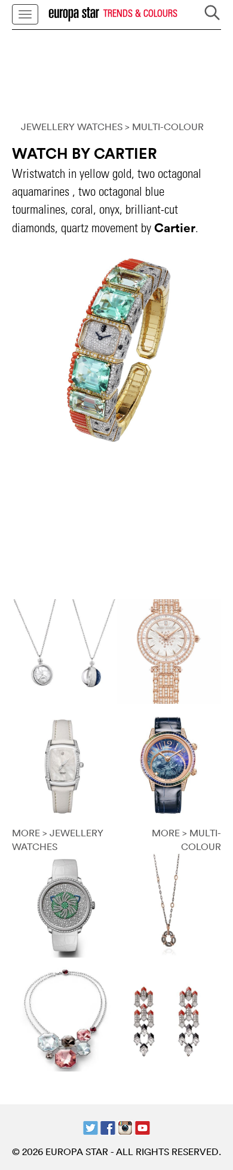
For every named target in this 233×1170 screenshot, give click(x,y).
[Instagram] (125, 1126)
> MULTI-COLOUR (164, 127)
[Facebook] (107, 1126)
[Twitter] (90, 1126)
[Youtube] (142, 1126)
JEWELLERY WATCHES (71, 127)
